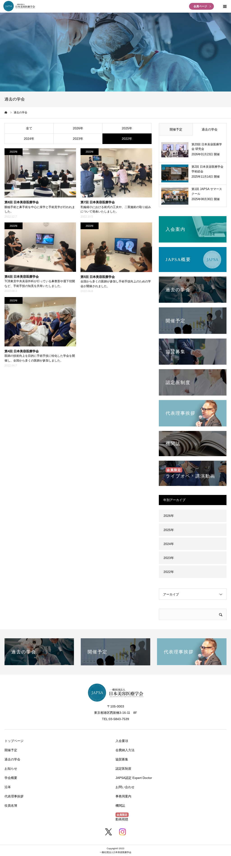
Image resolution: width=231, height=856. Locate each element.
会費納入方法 (125, 750)
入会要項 (122, 741)
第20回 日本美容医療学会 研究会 (207, 147)
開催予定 (176, 129)
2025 (125, 128)
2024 (27, 138)
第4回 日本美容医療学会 (22, 351)
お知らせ (11, 768)
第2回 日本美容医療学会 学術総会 (207, 169)
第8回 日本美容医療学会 (22, 202)
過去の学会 (209, 129)
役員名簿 (11, 805)
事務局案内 (123, 796)
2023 (76, 138)
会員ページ (200, 6)
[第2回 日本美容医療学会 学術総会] (174, 173)
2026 (76, 128)
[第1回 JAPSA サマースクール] (174, 196)
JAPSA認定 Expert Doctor (134, 778)
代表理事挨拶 (14, 796)
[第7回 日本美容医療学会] (116, 173)
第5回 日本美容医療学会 (98, 277)
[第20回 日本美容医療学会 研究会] (174, 151)
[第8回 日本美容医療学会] (40, 173)
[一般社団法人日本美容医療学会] (19, 10)
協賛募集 (122, 759)
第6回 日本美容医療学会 (22, 276)
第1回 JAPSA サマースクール (207, 191)
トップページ (14, 741)
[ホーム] (6, 112)
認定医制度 (123, 768)
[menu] (224, 6)
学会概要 (11, 778)
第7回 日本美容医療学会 (98, 202)
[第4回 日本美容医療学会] (40, 321)
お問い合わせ (125, 787)
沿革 (8, 787)
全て (29, 128)
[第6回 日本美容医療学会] (40, 247)
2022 (125, 138)
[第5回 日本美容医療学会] (116, 247)
